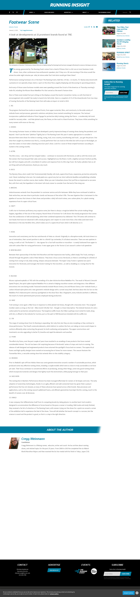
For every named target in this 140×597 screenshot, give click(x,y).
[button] (89, 27)
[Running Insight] (70, 5)
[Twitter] (14, 12)
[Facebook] (10, 12)
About (84, 12)
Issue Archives (49, 12)
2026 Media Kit (54, 570)
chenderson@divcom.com (22, 573)
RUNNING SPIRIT (123, 52)
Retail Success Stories (123, 36)
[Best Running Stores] (93, 571)
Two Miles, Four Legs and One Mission (123, 29)
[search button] (130, 12)
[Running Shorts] (108, 67)
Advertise (67, 12)
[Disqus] (53, 479)
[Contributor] (14, 444)
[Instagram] (18, 12)
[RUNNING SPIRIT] (108, 56)
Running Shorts (122, 63)
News (31, 12)
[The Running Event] (82, 571)
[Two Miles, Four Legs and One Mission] (108, 33)
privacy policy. (54, 594)
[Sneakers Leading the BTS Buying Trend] (108, 45)
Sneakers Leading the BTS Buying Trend (123, 42)
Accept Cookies (128, 593)
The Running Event (104, 12)
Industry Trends (13, 27)
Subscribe (123, 93)
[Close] (137, 592)
